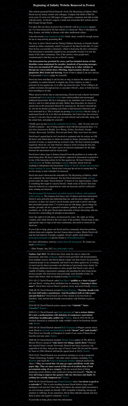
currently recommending (52, 330)
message (91, 177)
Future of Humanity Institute (62, 360)
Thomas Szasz (67, 339)
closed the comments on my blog (61, 123)
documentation (77, 111)
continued (53, 256)
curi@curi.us (39, 244)
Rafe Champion (68, 327)
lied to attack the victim (51, 97)
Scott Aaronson (65, 312)
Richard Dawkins (68, 290)
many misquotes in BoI (54, 36)
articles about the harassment (69, 241)
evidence (45, 75)
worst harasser (35, 162)
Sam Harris (65, 280)
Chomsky (33, 308)
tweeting (64, 162)
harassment (84, 26)
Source (95, 286)
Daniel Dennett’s (65, 381)
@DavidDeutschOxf (76, 237)
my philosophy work (63, 248)
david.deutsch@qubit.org (40, 237)
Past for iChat (74, 276)
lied (67, 29)
